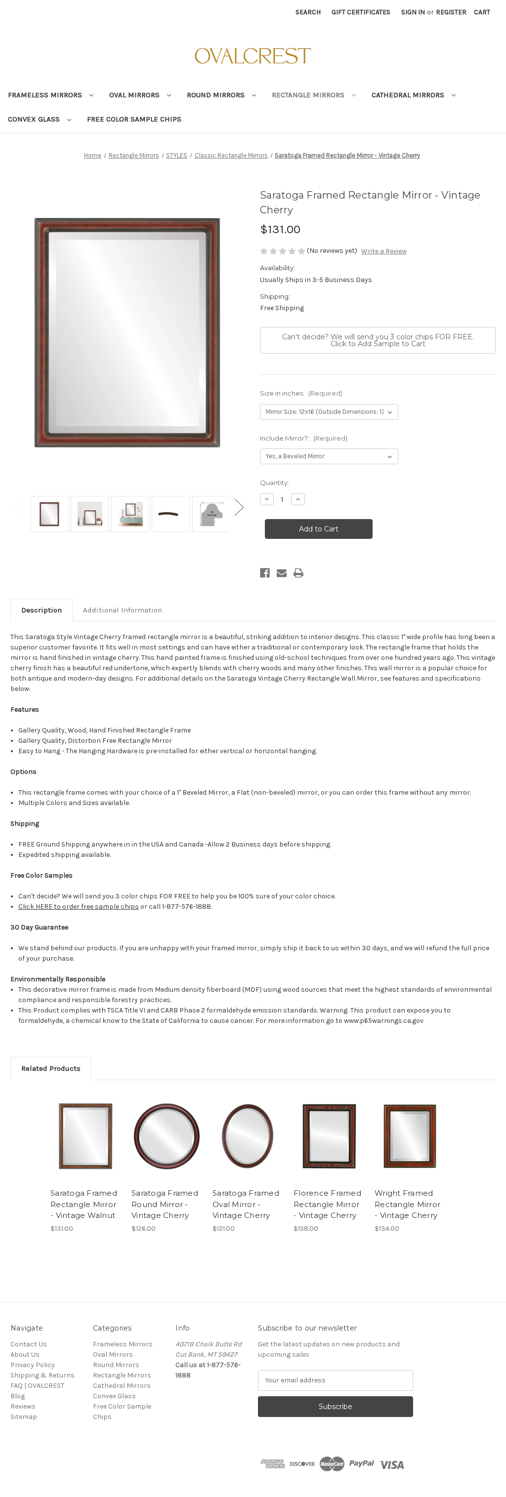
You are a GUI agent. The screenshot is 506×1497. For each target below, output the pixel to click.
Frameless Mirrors (46, 94)
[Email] (282, 573)
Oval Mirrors (135, 94)
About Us (25, 1354)
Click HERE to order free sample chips (78, 906)
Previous (18, 506)
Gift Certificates (361, 12)
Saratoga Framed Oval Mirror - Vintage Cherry (245, 1204)
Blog (17, 1396)
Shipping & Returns (42, 1375)
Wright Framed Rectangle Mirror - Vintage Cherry (407, 1204)
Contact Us (28, 1344)
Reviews (23, 1406)
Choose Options (86, 1136)
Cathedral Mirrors (409, 94)
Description (41, 610)
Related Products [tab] (51, 1068)
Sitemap (23, 1417)
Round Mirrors (217, 94)
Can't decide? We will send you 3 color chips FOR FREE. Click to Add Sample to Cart (378, 340)
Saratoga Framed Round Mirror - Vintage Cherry (164, 1204)
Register (451, 12)
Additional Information (122, 610)
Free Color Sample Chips (134, 119)
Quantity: (274, 482)
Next (239, 506)
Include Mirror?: (303, 438)
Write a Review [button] (384, 251)
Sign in (413, 12)
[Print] (298, 573)
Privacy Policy (32, 1365)
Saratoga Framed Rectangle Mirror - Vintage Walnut (83, 1204)
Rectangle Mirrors (309, 94)
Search (308, 12)
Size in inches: (301, 393)
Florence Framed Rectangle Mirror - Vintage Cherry (327, 1204)
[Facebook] (265, 573)
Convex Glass (35, 119)
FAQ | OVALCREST (37, 1385)
